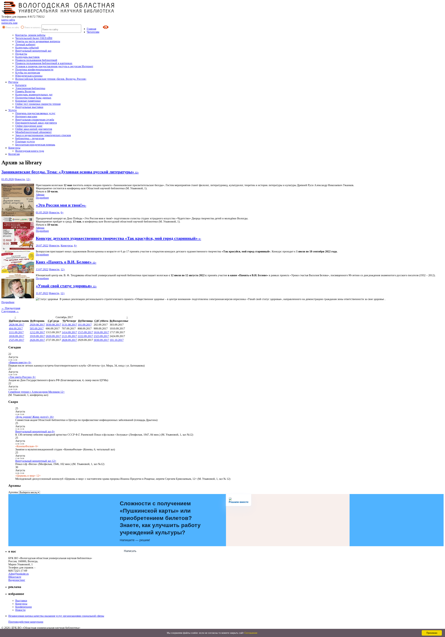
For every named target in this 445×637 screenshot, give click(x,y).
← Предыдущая (10, 308)
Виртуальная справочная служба (34, 119)
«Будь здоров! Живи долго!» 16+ (34, 416)
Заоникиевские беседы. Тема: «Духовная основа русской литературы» (70, 172)
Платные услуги (25, 141)
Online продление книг (29, 125)
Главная (91, 28)
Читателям (93, 31)
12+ (28, 179)
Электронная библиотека (30, 88)
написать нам (9, 22)
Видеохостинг (16, 580)
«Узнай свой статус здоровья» (66, 286)
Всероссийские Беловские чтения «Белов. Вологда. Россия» (50, 78)
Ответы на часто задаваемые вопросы (37, 41)
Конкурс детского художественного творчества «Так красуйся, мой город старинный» (118, 238)
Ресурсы (13, 82)
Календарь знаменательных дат (33, 94)
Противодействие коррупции (25, 621)
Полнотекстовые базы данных (33, 97)
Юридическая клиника (28, 75)
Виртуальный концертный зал (33, 50)
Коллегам (14, 154)
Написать (130, 551)
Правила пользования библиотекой (36, 60)
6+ (62, 212)
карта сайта (8, 19)
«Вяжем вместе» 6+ (19, 362)
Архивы (13, 492)
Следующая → (10, 311)
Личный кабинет (25, 44)
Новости (20, 179)
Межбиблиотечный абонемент (33, 132)
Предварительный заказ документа (36, 122)
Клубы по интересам (27, 72)
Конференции (23, 606)
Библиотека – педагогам (29, 138)
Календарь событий (27, 47)
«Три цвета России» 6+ (22, 377)
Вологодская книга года (29, 150)
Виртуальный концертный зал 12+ (35, 460)
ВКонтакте (14, 576)
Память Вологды (25, 91)
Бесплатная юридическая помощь (35, 144)
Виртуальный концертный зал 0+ (35, 431)
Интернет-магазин (26, 116)
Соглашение (250, 633)
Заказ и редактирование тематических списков (43, 135)
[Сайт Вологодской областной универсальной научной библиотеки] (58, 13)
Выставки (21, 600)
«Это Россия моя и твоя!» (61, 205)
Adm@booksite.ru (18, 573)
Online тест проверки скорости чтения (37, 103)
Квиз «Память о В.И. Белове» (66, 262)
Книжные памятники (28, 100)
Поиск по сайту (12, 27)
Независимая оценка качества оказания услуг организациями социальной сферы (56, 615)
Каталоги (20, 85)
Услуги (12, 110)
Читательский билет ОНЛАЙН (33, 38)
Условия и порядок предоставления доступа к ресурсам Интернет (54, 66)
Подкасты (21, 53)
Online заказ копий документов (33, 129)
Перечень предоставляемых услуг (35, 113)
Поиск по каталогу (32, 27)
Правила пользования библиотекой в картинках (43, 63)
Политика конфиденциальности (34, 69)
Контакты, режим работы (30, 35)
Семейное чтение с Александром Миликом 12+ (36, 391)
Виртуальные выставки (29, 107)
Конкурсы (14, 147)
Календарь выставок (27, 56)
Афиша (40, 194)
